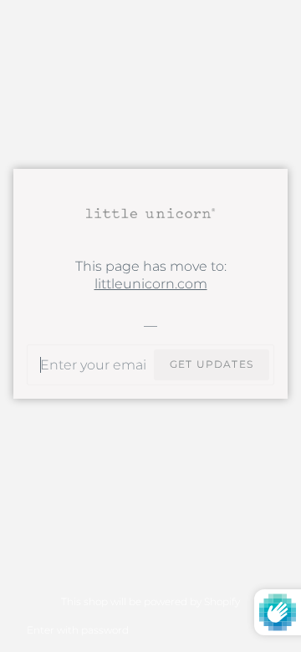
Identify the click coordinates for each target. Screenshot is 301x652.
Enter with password (78, 630)
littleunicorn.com (150, 284)
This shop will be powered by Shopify (150, 601)
